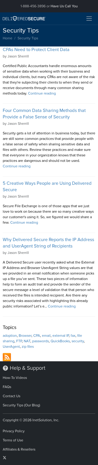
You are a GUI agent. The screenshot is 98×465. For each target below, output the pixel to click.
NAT (27, 341)
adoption (10, 335)
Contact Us (11, 396)
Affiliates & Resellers (19, 449)
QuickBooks (60, 341)
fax (73, 335)
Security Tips (28, 38)
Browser (25, 335)
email (46, 335)
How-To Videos (15, 377)
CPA (36, 335)
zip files (28, 346)
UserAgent (11, 346)
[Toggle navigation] (89, 18)
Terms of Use (13, 440)
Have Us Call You (64, 6)
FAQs (7, 387)
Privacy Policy (14, 431)
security (78, 341)
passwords (40, 341)
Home (7, 38)
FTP (19, 341)
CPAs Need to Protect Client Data (36, 49)
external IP (60, 335)
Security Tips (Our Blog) (21, 405)
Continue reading (42, 93)
